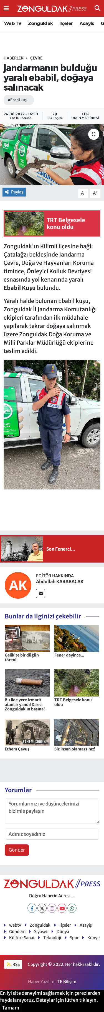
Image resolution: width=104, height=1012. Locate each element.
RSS (16, 964)
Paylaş (17, 192)
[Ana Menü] (6, 8)
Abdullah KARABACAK (59, 581)
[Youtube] (62, 908)
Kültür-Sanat (22, 937)
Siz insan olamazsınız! (74, 749)
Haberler (13, 58)
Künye (93, 937)
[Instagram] (52, 908)
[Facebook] (32, 908)
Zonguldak (40, 23)
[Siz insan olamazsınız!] (76, 732)
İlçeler (66, 23)
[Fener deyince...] (76, 638)
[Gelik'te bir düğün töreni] (27, 638)
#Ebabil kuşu (18, 100)
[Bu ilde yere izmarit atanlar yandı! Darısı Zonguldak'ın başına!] (27, 683)
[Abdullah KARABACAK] (18, 585)
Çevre (36, 58)
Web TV (12, 23)
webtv (15, 925)
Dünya (63, 931)
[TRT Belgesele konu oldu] (76, 683)
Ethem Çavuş (17, 749)
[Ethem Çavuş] (27, 732)
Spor (74, 937)
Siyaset (41, 931)
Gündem (17, 931)
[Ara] (97, 8)
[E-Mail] (40, 593)
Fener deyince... (69, 655)
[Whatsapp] (72, 908)
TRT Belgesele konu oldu (73, 702)
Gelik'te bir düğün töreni (22, 657)
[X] (42, 908)
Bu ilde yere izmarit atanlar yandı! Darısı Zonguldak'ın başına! (25, 704)
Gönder (17, 850)
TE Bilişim (66, 981)
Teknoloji (52, 937)
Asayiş (87, 23)
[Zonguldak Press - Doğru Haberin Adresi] (52, 8)
